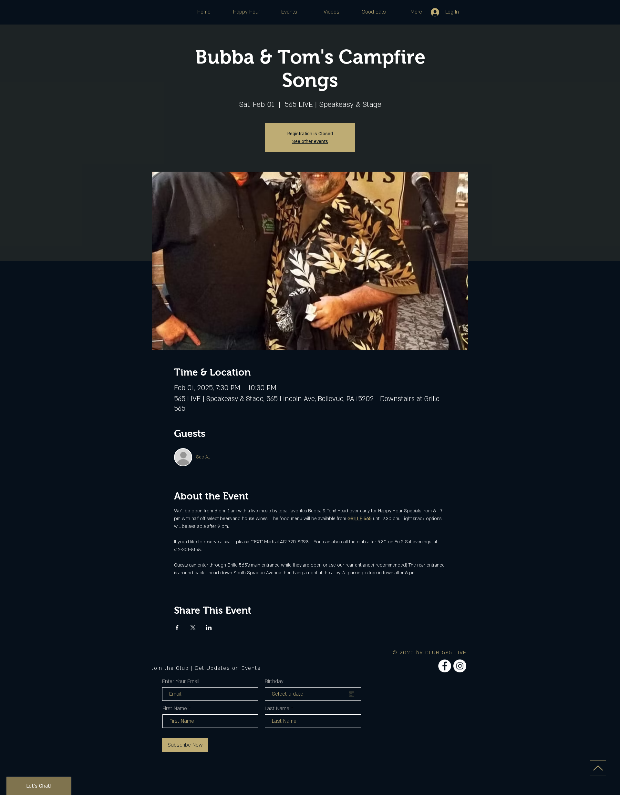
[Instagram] (459, 665)
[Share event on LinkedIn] (209, 627)
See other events (310, 141)
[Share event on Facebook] (177, 627)
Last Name (277, 708)
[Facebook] (444, 665)
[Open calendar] (351, 694)
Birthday (274, 681)
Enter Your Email (181, 681)
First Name (174, 708)
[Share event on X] (193, 627)
